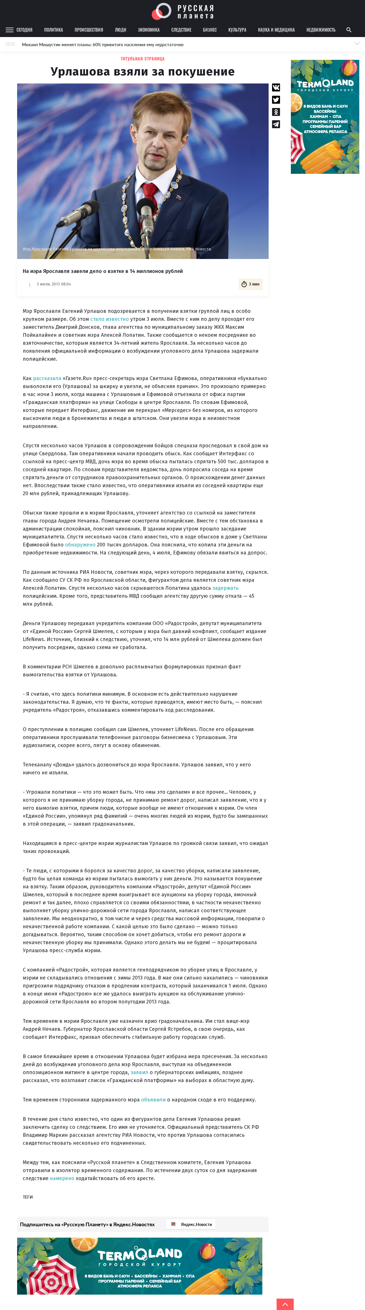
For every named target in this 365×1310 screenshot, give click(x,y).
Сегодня (25, 29)
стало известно (109, 319)
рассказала (47, 378)
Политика (53, 29)
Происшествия (89, 29)
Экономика (149, 29)
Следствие (181, 29)
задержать (225, 588)
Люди (120, 29)
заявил (140, 1072)
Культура (237, 29)
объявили (154, 1100)
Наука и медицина (276, 29)
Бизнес (210, 29)
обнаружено (81, 545)
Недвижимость (321, 29)
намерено (63, 1178)
